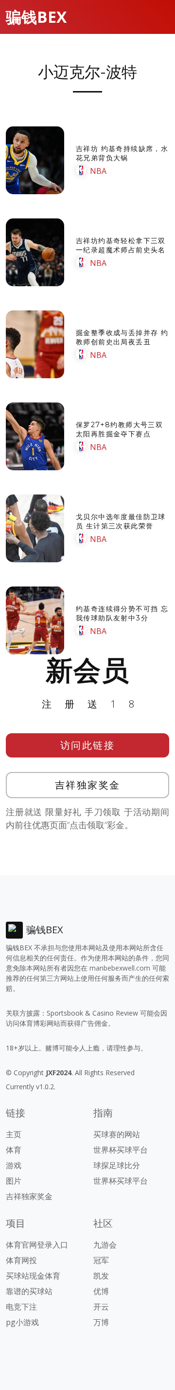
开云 (101, 1306)
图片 (13, 1180)
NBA (98, 171)
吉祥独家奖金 (88, 784)
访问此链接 (87, 745)
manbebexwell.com (119, 968)
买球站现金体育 (33, 1275)
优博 (101, 1291)
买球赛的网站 (116, 1134)
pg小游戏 (22, 1322)
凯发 (101, 1275)
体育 (13, 1149)
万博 (101, 1322)
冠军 (101, 1260)
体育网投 (21, 1260)
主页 (13, 1134)
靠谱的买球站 (29, 1291)
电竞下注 (21, 1306)
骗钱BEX (36, 16)
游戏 (13, 1165)
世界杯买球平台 (120, 1149)
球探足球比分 (116, 1165)
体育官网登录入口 (37, 1244)
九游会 (105, 1244)
